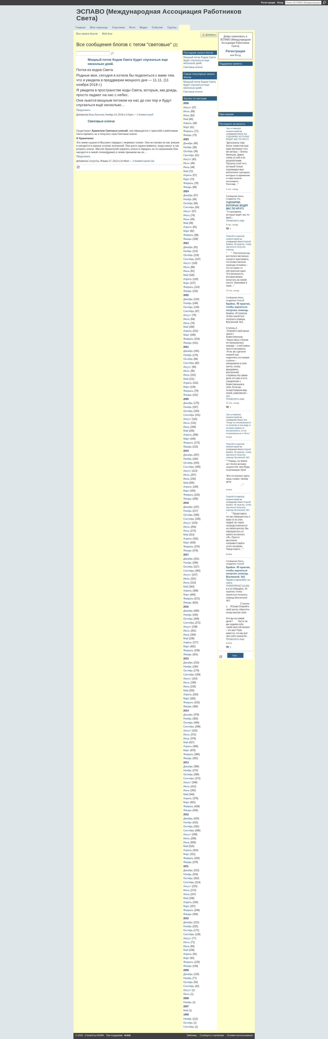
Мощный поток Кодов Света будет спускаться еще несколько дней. (199, 60)
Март (186, 127)
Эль (228, 128)
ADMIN (100, 1035)
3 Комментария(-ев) (143, 161)
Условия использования (240, 1035)
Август (187, 107)
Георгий (229, 236)
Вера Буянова (96, 114)
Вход (280, 2)
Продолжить (83, 110)
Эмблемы (192, 1035)
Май (185, 119)
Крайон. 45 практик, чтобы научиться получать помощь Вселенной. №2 (238, 455)
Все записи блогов (87, 33)
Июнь (186, 115)
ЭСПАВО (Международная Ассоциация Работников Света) (158, 15)
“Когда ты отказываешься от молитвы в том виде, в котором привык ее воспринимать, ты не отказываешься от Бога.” (238, 427)
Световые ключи (101, 121)
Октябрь (188, 151)
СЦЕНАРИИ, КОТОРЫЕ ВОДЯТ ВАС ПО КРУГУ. (237, 205)
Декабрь (188, 143)
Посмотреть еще (235, 220)
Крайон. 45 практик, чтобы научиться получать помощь (238, 247)
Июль (186, 111)
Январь (187, 135)
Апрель (187, 123)
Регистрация (268, 2)
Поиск (324, 2)
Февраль (188, 131)
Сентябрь (188, 155)
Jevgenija (94, 161)
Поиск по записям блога (112, 53)
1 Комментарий (145, 114)
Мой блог (107, 33)
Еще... (235, 655)
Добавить (211, 34)
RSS (78, 167)
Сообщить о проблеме (212, 1035)
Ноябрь (187, 147)
